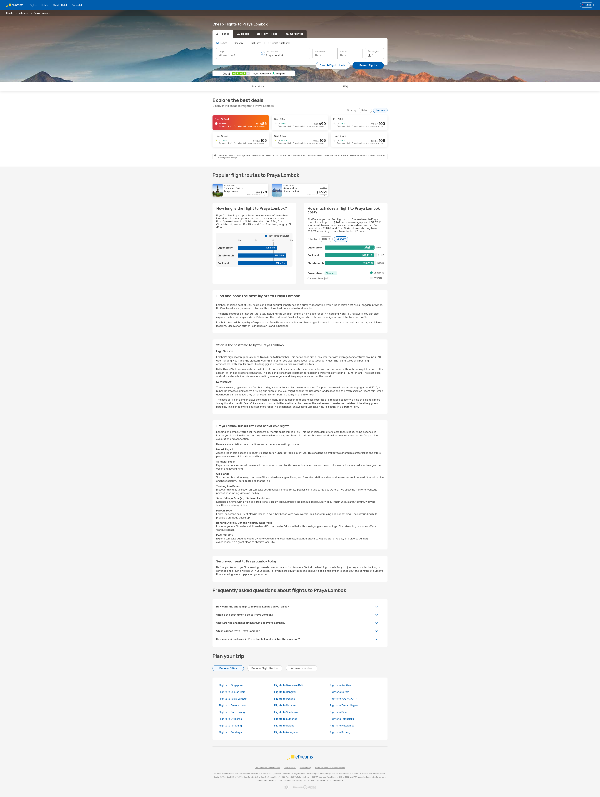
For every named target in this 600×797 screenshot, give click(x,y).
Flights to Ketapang (230, 725)
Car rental (77, 5)
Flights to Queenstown (232, 705)
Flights (33, 5)
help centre (338, 780)
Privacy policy (305, 768)
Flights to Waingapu (286, 732)
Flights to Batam (339, 692)
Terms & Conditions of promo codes (330, 768)
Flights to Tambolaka (342, 718)
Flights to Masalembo (342, 725)
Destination (272, 51)
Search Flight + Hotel (333, 65)
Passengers (373, 51)
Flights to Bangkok (285, 692)
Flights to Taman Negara (344, 705)
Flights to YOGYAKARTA (343, 698)
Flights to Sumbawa (286, 712)
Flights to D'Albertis (230, 718)
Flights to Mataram (285, 705)
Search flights (368, 65)
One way (380, 110)
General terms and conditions (267, 768)
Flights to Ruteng (340, 732)
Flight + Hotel (60, 5)
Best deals (258, 86)
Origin (222, 51)
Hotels (45, 5)
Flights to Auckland (341, 685)
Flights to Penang (284, 698)
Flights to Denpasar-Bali (288, 685)
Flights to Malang (284, 725)
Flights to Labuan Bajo (232, 692)
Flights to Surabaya (230, 732)
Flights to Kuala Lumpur (233, 698)
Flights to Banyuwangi (232, 712)
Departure (320, 51)
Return (343, 51)
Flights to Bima (338, 712)
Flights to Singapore (230, 685)
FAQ (345, 86)
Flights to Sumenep (285, 718)
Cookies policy (290, 768)
